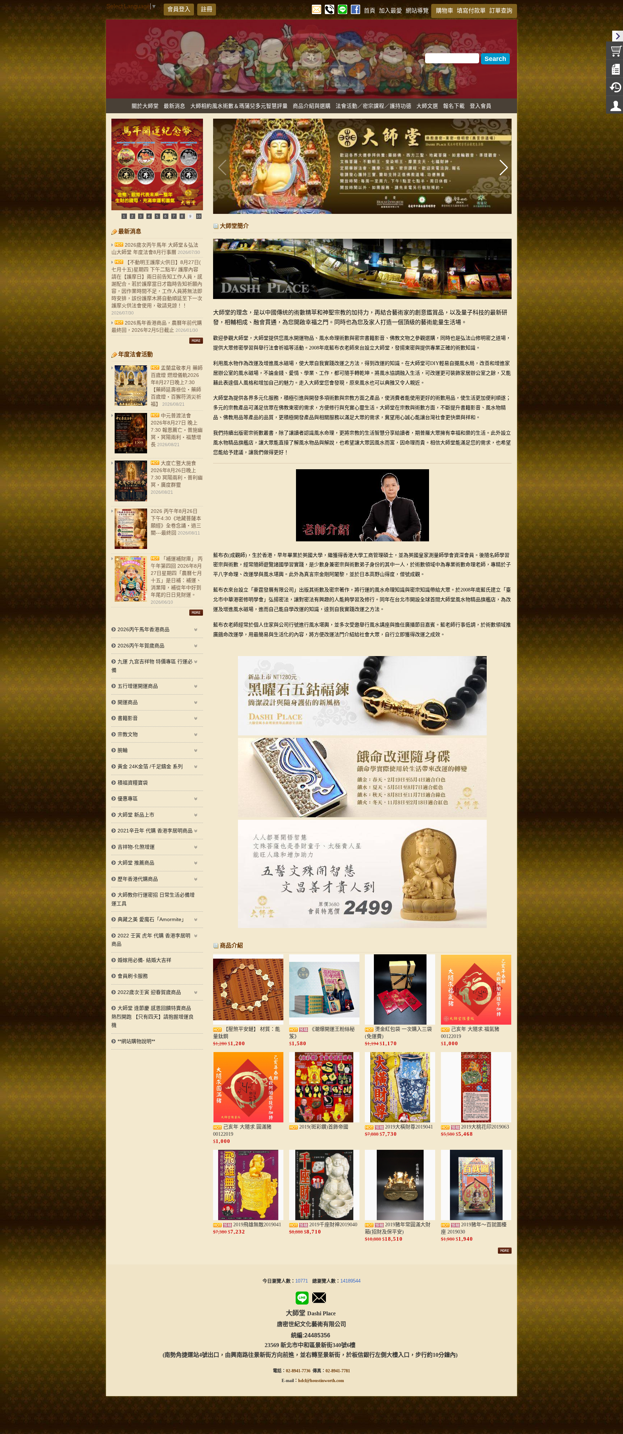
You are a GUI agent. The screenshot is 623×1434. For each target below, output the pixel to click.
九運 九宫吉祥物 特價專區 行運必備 (152, 666)
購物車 (444, 11)
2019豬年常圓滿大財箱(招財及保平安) (397, 1228)
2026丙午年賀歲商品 (141, 645)
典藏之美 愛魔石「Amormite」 (152, 919)
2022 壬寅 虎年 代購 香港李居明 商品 (150, 940)
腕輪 (123, 750)
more (505, 1251)
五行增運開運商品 (138, 686)
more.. (196, 341)
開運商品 (128, 702)
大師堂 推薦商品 (136, 863)
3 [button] (141, 216)
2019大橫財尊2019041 (408, 1127)
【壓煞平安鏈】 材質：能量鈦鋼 (246, 1032)
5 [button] (157, 216)
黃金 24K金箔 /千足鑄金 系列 (150, 766)
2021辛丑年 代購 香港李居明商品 (155, 830)
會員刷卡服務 (133, 976)
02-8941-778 (337, 1370)
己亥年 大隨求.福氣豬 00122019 (470, 1032)
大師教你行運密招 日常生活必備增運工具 (153, 899)
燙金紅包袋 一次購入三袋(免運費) (398, 1032)
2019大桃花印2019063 (484, 1127)
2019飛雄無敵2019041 (256, 1224)
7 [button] (174, 216)
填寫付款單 (471, 11)
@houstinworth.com (325, 1380)
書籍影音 (128, 718)
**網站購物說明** (136, 1041)
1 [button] (124, 216)
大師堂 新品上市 (136, 815)
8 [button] (182, 216)
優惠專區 (128, 798)
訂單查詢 (500, 11)
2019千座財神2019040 (332, 1224)
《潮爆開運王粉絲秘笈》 (322, 1032)
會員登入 (178, 9)
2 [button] (132, 216)
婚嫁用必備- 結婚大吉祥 (144, 960)
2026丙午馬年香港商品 (143, 629)
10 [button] (198, 216)
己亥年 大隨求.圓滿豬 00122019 (242, 1130)
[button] (503, 167)
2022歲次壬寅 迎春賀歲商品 (149, 992)
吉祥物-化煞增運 (136, 847)
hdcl (302, 1380)
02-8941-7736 (298, 1370)
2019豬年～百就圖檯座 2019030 (474, 1228)
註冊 (206, 9)
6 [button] (165, 216)
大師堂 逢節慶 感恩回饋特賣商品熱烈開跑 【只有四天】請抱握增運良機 (152, 1016)
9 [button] (190, 216)
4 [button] (149, 216)
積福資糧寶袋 (133, 783)
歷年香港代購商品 (138, 879)
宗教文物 (128, 734)
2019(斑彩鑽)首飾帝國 (323, 1127)
